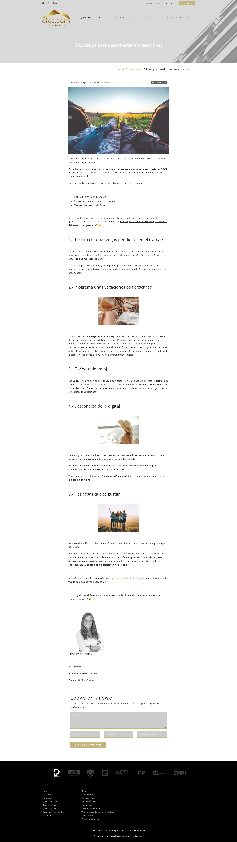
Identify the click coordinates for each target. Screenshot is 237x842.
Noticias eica (87, 794)
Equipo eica (86, 805)
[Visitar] (43, 3)
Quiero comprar (50, 801)
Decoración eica (88, 801)
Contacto (46, 815)
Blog (83, 791)
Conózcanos (48, 794)
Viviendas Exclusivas (91, 808)
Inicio (120, 69)
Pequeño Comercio (90, 818)
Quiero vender (49, 805)
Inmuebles (47, 798)
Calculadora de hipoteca (53, 811)
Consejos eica (134, 69)
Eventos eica (87, 815)
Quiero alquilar (49, 808)
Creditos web (137, 836)
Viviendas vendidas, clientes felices (97, 811)
